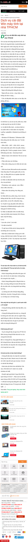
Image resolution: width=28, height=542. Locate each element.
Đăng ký (20, 516)
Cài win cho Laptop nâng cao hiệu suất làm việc (18, 433)
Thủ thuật (21, 11)
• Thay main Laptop (16, 491)
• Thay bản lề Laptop (17, 489)
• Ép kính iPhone (12, 485)
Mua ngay (13, 438)
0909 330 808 (4, 541)
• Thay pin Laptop (7, 488)
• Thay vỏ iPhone (22, 485)
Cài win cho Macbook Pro (16, 441)
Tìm (23, 6)
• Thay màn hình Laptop (17, 488)
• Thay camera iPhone (8, 487)
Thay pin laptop (11, 389)
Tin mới (4, 11)
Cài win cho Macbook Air (16, 451)
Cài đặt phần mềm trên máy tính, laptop (18, 427)
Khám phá (12, 11)
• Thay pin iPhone (15, 484)
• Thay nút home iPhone (19, 487)
